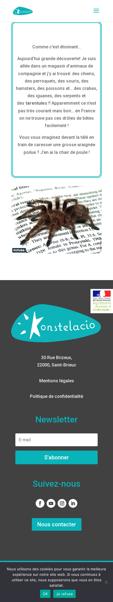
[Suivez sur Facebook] (40, 503)
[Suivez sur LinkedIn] (73, 503)
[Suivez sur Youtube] (51, 503)
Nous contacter (56, 524)
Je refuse (64, 594)
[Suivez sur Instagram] (62, 503)
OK (45, 594)
